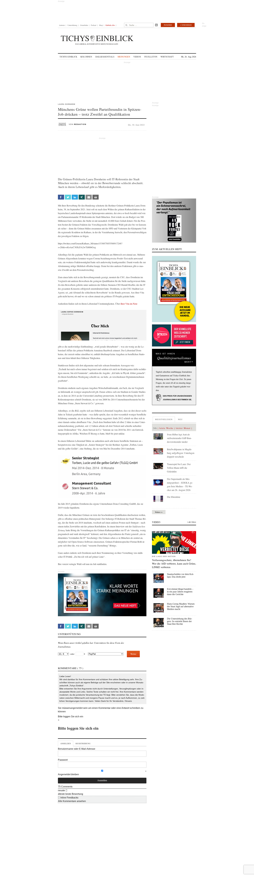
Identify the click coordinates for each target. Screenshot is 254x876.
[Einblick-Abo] (174, 289)
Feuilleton (150, 56)
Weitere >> (159, 512)
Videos (137, 56)
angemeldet (76, 708)
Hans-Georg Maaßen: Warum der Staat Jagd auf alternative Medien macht (180, 606)
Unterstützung (72, 25)
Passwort (63, 760)
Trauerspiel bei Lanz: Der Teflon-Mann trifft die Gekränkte (179, 468)
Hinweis (128, 701)
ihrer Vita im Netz (129, 303)
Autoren (62, 25)
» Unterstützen (186, 25)
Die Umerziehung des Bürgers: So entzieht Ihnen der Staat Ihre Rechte (179, 621)
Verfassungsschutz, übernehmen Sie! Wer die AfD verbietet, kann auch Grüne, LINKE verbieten (174, 563)
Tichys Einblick (68, 56)
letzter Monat (183, 428)
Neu (180, 419)
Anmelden (168, 25)
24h (155, 428)
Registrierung (83, 743)
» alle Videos (191, 522)
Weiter (133, 653)
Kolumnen (86, 56)
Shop (101, 25)
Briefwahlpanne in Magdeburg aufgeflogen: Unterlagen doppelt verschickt (180, 453)
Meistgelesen (164, 419)
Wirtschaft (167, 56)
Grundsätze (84, 25)
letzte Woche (166, 428)
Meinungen (124, 56)
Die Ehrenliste (173, 496)
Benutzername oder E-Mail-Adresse (76, 749)
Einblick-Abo (110, 25)
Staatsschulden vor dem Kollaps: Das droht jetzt (180, 575)
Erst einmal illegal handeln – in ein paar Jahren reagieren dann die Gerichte (180, 592)
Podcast (93, 25)
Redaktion (80, 124)
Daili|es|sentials (104, 56)
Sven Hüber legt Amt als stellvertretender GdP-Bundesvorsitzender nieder (179, 438)
